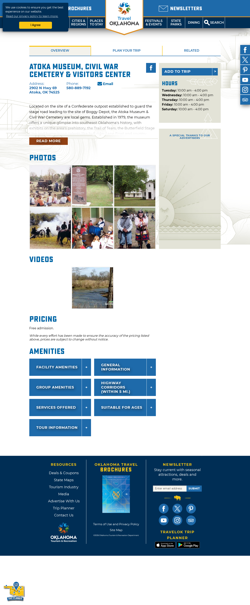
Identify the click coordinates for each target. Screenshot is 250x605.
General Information (115, 367)
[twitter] (245, 60)
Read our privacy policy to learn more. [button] (32, 16)
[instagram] (245, 90)
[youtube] (245, 80)
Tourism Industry (64, 487)
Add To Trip (177, 71)
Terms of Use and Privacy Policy (116, 524)
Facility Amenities (57, 367)
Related (191, 50)
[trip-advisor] (245, 100)
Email (108, 84)
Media (63, 494)
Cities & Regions (78, 22)
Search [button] (217, 22)
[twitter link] (177, 508)
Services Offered (56, 407)
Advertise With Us (63, 501)
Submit (194, 488)
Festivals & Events (153, 22)
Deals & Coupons (64, 473)
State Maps (64, 480)
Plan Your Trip (127, 50)
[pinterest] (245, 70)
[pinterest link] (191, 508)
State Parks (176, 22)
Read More (48, 141)
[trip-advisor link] (191, 520)
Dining (194, 22)
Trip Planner (63, 508)
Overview (60, 50)
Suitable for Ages (121, 407)
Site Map (116, 530)
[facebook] (245, 50)
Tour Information (57, 427)
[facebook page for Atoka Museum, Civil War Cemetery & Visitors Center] (151, 68)
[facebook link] (164, 508)
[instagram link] (177, 520)
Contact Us (63, 515)
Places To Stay (96, 22)
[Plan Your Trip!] (14, 591)
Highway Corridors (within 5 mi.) (115, 387)
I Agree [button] (35, 25)
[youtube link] (164, 520)
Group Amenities (55, 387)
